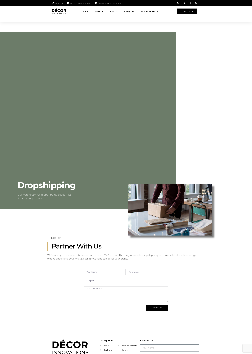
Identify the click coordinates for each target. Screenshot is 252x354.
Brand (112, 11)
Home (85, 11)
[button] (187, 11)
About (98, 11)
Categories (129, 11)
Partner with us (148, 11)
